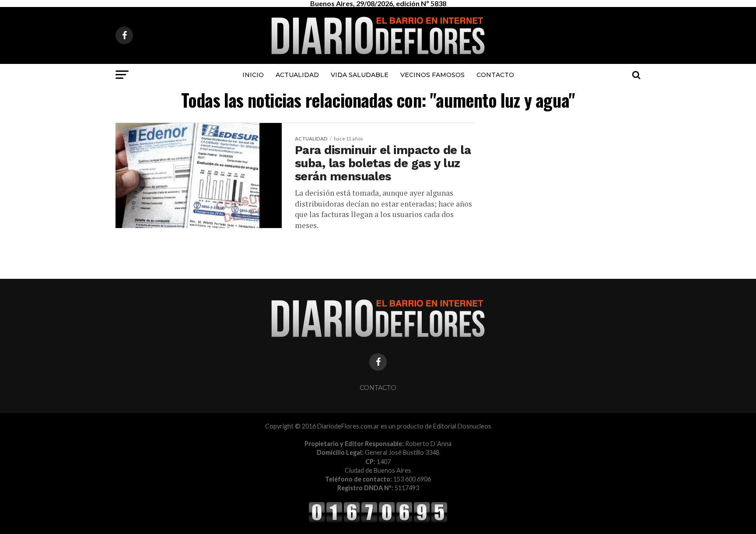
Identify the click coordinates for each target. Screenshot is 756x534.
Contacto (495, 75)
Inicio (253, 75)
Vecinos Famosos (432, 75)
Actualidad (297, 75)
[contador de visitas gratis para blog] (378, 520)
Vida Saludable (359, 75)
